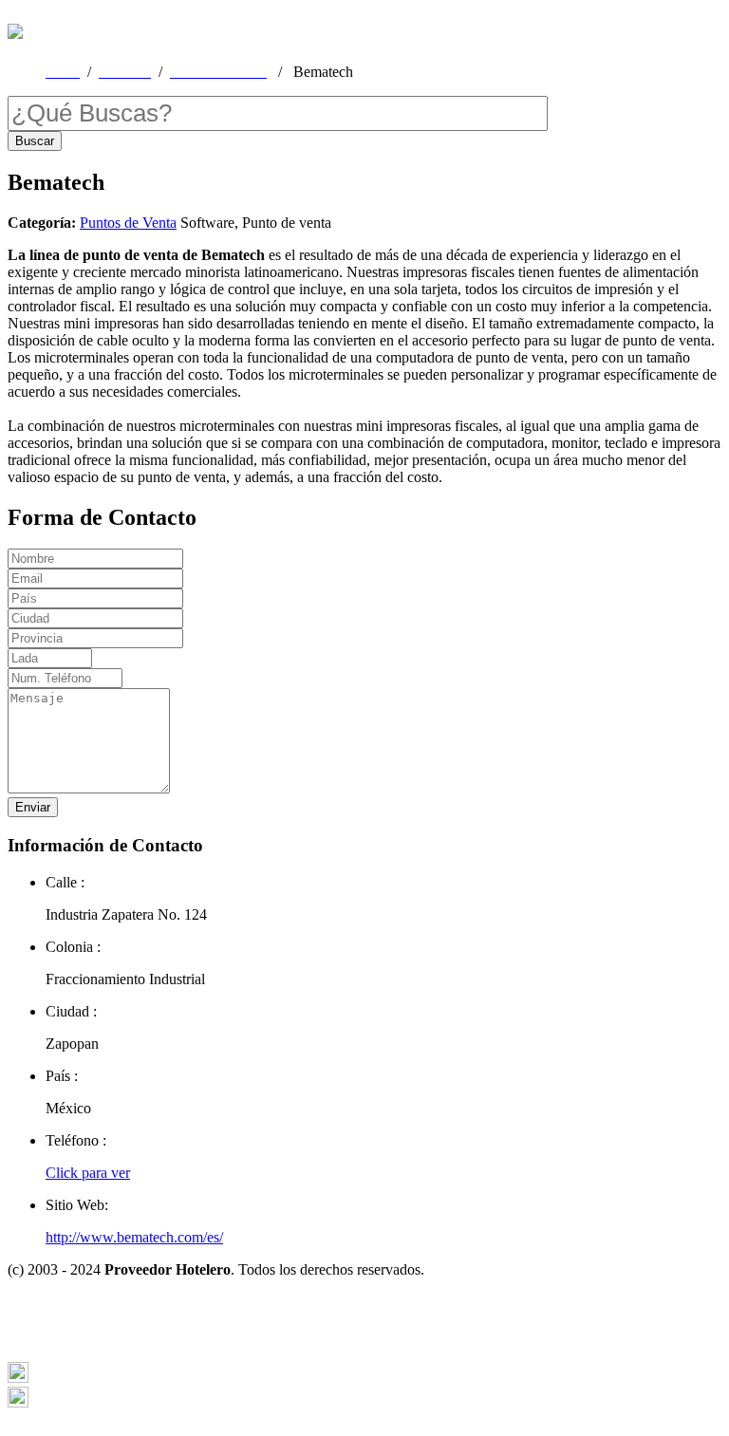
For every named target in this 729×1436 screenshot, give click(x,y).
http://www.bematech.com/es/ (134, 1237)
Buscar (34, 141)
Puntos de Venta (128, 222)
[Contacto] (18, 1402)
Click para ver (88, 1173)
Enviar (32, 807)
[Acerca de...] (18, 1378)
